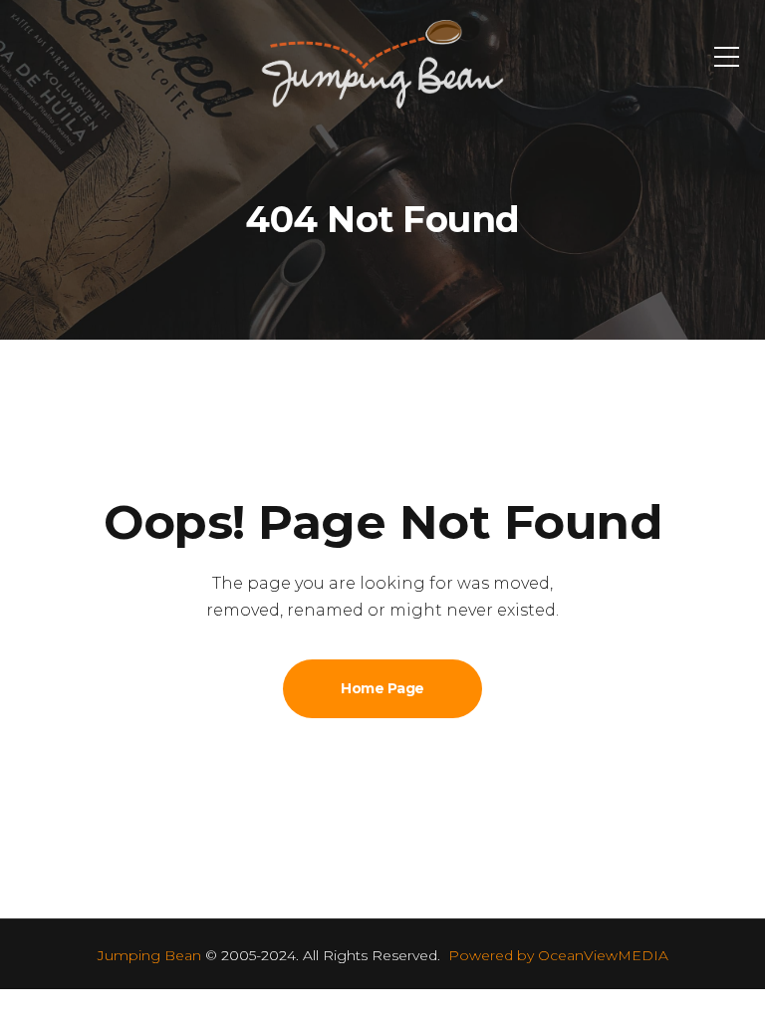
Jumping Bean (149, 955)
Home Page (382, 688)
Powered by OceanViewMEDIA (558, 955)
